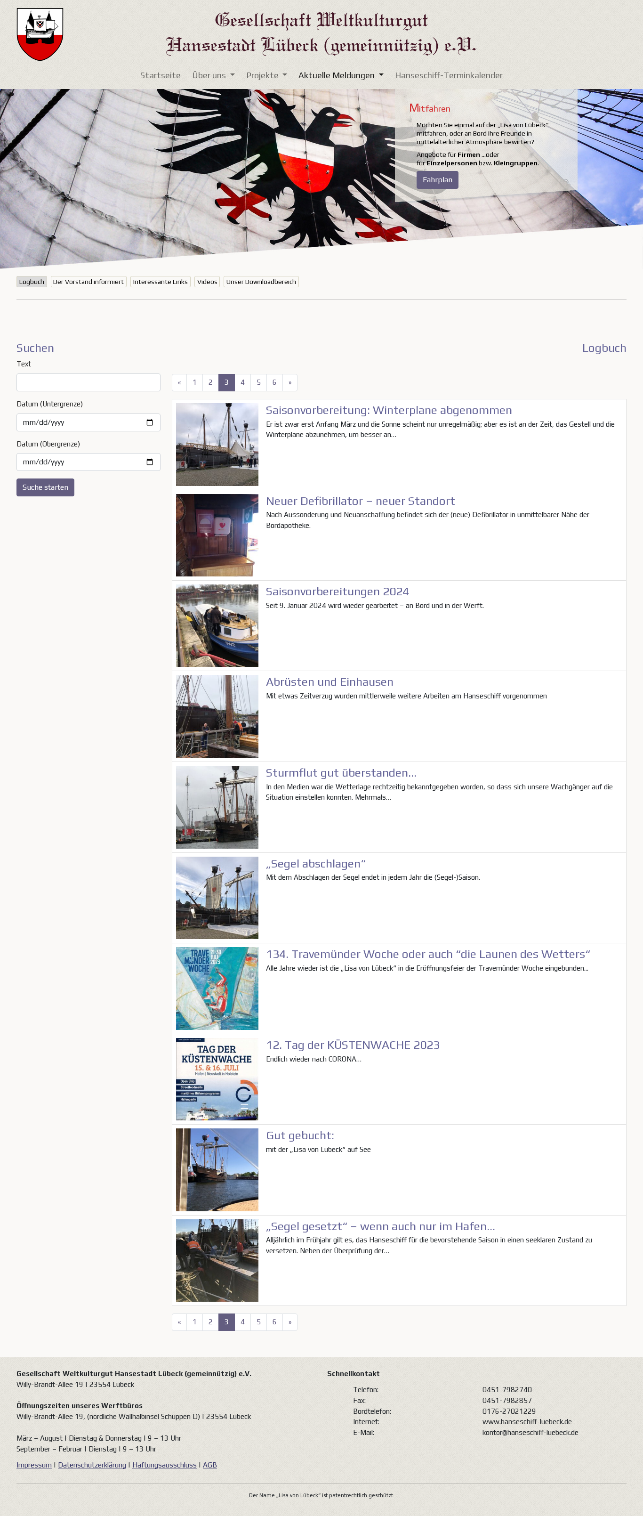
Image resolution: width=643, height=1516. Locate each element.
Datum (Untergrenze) (49, 404)
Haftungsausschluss (164, 1465)
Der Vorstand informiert (88, 281)
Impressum (34, 1465)
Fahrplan (437, 179)
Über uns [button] (210, 75)
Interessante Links (160, 281)
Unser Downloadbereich (261, 281)
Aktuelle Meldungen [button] (337, 75)
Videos (207, 281)
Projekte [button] (263, 75)
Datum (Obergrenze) (48, 444)
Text (23, 364)
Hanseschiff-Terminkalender (449, 75)
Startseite (160, 75)
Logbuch (31, 281)
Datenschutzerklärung (92, 1465)
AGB (210, 1465)
